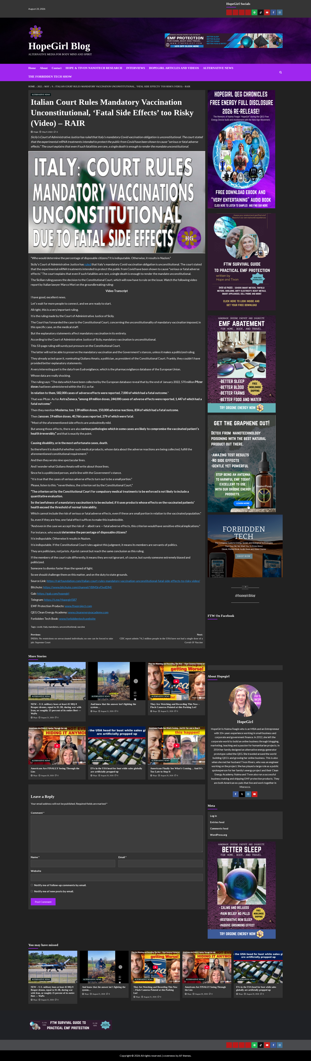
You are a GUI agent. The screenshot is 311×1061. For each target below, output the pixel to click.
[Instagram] (279, 12)
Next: (161, 638)
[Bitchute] (235, 12)
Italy (45, 626)
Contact (57, 68)
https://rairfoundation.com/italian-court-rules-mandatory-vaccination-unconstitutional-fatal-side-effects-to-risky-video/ (123, 581)
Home (32, 68)
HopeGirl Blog (59, 45)
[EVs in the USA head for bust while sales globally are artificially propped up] (116, 745)
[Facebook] (273, 12)
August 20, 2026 (47, 775)
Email (122, 857)
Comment (37, 812)
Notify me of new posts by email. (54, 891)
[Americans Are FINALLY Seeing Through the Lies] (57, 745)
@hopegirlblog (245, 595)
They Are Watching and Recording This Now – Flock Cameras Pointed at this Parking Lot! (155, 990)
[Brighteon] (248, 12)
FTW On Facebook (221, 615)
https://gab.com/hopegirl (53, 593)
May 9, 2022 (47, 132)
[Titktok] (261, 12)
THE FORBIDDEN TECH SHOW (50, 76)
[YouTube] (254, 794)
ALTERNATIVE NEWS (218, 68)
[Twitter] (242, 794)
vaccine (81, 626)
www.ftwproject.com (78, 606)
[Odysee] (242, 12)
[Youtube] (267, 12)
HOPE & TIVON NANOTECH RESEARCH (94, 68)
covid (39, 626)
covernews (169, 1055)
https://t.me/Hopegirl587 (60, 599)
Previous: (72, 638)
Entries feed (217, 822)
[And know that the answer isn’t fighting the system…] (116, 681)
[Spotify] (254, 12)
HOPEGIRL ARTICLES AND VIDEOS (174, 68)
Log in (213, 815)
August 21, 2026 (47, 718)
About (44, 68)
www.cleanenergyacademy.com (88, 612)
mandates (53, 626)
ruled (88, 264)
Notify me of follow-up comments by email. (60, 885)
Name (35, 857)
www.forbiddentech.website (77, 618)
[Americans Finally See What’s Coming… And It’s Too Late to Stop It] (176, 745)
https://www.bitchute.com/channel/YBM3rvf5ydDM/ (77, 587)
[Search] (281, 72)
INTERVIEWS (135, 68)
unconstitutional (67, 626)
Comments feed (219, 828)
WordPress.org (218, 834)
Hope (36, 132)
